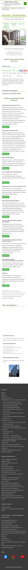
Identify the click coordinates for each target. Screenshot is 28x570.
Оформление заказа (6, 398)
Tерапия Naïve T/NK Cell (7, 466)
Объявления (4, 448)
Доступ (21, 23)
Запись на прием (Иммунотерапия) (11, 407)
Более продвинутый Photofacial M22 (11, 172)
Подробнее (5, 126)
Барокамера (4, 538)
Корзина (3, 392)
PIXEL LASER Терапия (8, 157)
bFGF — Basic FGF (5, 540)
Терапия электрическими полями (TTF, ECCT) (12, 486)
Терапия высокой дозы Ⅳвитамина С (10, 488)
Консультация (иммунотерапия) (10, 405)
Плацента (4, 273)
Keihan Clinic (6, 433)
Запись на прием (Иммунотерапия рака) (12, 403)
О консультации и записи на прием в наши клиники (13, 399)
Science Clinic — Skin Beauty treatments (12, 437)
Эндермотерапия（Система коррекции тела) (14, 186)
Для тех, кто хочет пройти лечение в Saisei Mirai (14, 422)
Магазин (3, 394)
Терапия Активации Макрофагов (9, 459)
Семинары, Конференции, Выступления (10, 444)
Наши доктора (4, 442)
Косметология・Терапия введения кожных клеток (14, 427)
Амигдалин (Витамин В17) (7, 493)
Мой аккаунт (4, 396)
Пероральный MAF (5, 461)
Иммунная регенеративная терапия (11, 426)
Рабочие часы (14, 24)
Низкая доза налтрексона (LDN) (8, 492)
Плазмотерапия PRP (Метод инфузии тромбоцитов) (13, 531)
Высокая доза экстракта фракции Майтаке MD (12, 490)
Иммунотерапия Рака (8, 424)
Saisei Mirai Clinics (11, 2)
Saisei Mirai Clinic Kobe (8, 431)
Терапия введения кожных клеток (11, 105)
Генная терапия (5, 481)
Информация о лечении (7, 420)
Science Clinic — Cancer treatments (11, 435)
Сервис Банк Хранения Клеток (10, 130)
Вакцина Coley (4, 464)
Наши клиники (4, 429)
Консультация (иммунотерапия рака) (11, 402)
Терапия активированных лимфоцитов (10, 477)
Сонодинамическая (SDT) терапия (9, 479)
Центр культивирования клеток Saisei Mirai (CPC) (14, 439)
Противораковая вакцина (7, 468)
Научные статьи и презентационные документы (12, 446)
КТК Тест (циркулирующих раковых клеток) (11, 495)
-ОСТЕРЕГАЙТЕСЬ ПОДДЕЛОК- (9, 440)
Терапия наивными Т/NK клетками (9, 463)
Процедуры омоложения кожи (6, 25)
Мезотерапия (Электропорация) (10, 200)
